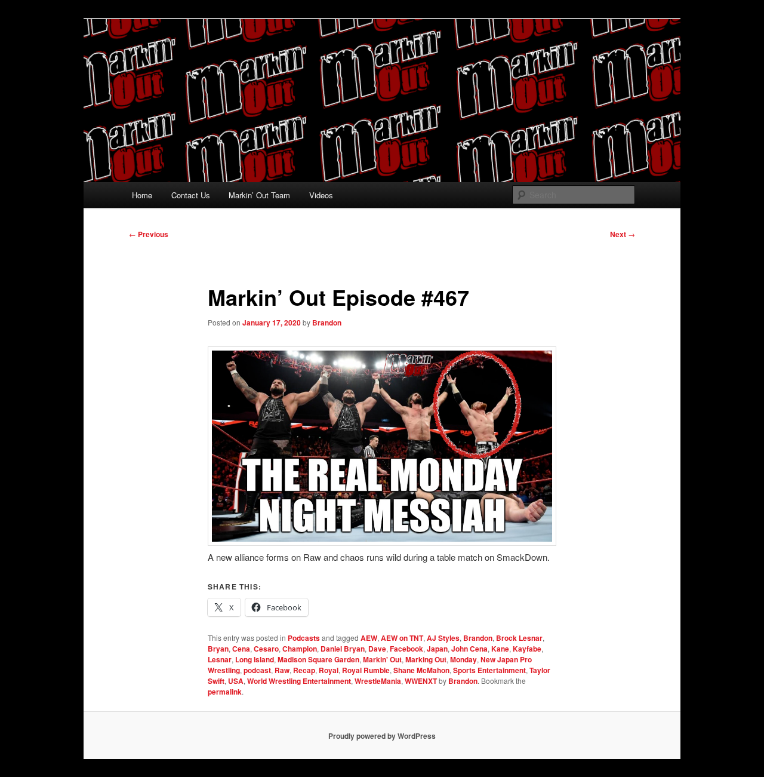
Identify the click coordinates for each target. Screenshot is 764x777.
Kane (500, 648)
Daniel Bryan (343, 648)
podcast (257, 670)
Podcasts (304, 637)
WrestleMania (378, 680)
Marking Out (425, 659)
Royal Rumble (366, 670)
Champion (299, 648)
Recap (304, 670)
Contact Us (190, 195)
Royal (328, 670)
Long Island (254, 659)
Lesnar (220, 659)
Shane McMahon (421, 670)
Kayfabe (527, 648)
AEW (369, 637)
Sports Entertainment (489, 670)
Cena (241, 648)
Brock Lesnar (519, 637)
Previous (148, 234)
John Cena (469, 648)
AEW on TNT (402, 637)
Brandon (326, 322)
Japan (437, 648)
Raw (282, 670)
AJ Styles (443, 637)
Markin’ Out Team (259, 195)
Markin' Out (382, 659)
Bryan (218, 648)
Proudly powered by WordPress (382, 735)
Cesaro (266, 648)
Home (142, 195)
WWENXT (421, 680)
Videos (321, 195)
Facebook (406, 648)
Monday (463, 659)
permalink (225, 691)
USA (236, 680)
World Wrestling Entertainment (299, 680)
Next (622, 234)
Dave (377, 648)
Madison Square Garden (318, 659)
